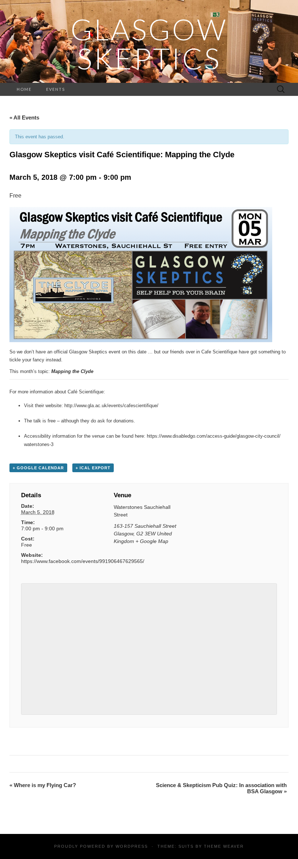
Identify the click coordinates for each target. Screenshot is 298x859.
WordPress (132, 846)
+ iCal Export (93, 468)
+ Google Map (152, 541)
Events (55, 89)
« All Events (24, 117)
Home (24, 89)
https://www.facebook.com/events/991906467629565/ (82, 561)
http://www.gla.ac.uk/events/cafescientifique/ (111, 405)
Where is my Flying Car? (42, 785)
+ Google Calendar (38, 468)
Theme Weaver (224, 846)
